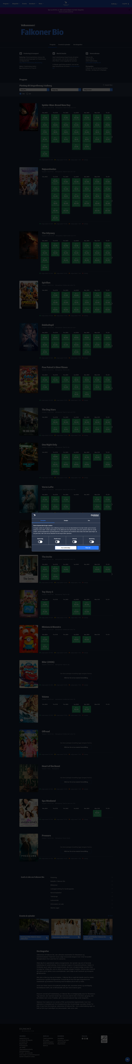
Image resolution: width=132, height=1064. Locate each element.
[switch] (57, 542)
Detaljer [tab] (66, 520)
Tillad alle (87, 547)
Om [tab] (89, 520)
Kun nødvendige (65, 547)
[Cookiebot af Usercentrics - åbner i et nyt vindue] (92, 515)
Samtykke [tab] (43, 520)
